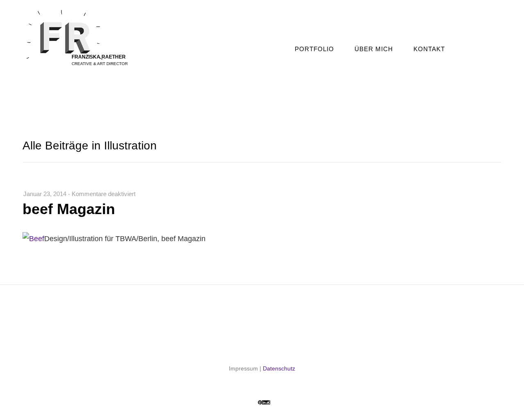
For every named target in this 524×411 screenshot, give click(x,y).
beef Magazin (69, 209)
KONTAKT (429, 48)
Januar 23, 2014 (44, 193)
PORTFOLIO (314, 48)
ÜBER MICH (374, 48)
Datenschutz (279, 368)
